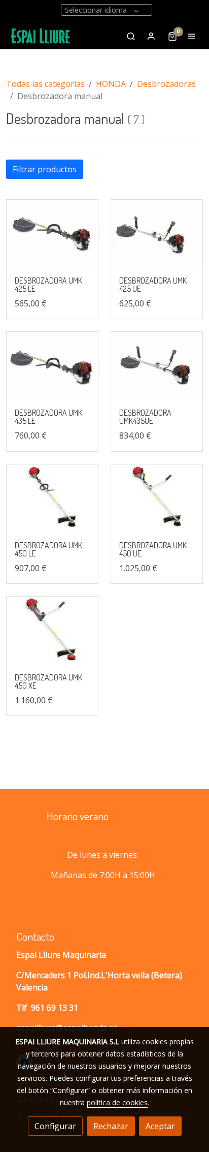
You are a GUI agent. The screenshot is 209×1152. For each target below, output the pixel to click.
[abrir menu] (192, 36)
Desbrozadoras (166, 83)
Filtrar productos (45, 169)
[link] (40, 36)
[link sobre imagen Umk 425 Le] (52, 234)
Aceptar (160, 1126)
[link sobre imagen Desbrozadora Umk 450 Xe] (52, 631)
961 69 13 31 (54, 1007)
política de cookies (117, 1102)
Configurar (55, 1126)
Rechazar (110, 1126)
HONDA (111, 83)
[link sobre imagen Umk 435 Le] (52, 366)
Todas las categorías (45, 83)
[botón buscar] (131, 36)
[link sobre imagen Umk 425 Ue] (156, 234)
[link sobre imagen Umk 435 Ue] (156, 366)
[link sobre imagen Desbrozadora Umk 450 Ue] (156, 498)
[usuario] (151, 36)
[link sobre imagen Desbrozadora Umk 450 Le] (52, 498)
